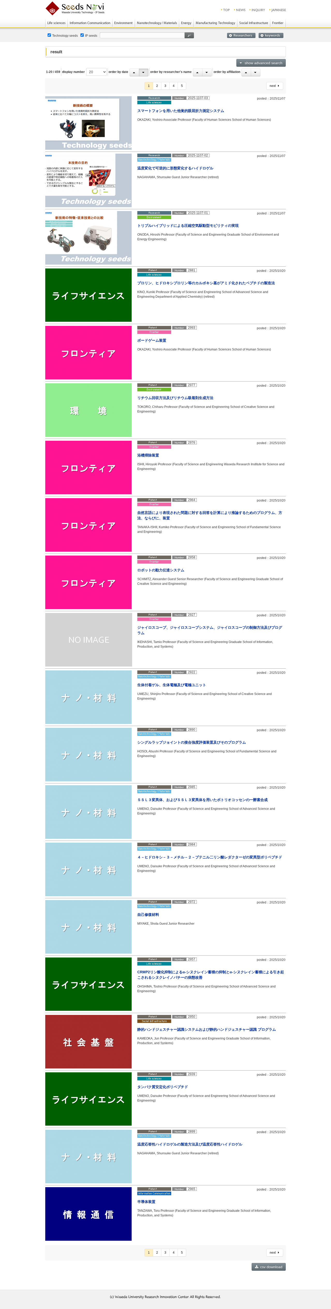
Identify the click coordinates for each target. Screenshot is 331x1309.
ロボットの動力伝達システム (160, 570)
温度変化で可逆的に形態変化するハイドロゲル (175, 168)
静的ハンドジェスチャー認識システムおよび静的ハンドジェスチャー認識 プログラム (206, 1029)
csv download (270, 1267)
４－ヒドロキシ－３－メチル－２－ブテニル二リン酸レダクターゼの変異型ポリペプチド (209, 857)
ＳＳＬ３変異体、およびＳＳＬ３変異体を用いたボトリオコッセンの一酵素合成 (202, 800)
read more (270, 147)
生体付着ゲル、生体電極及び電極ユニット (171, 685)
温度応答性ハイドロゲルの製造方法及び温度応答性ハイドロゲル (189, 1144)
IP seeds (91, 36)
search (189, 35)
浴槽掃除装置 (148, 455)
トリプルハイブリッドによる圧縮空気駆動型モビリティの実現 (188, 225)
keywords (271, 35)
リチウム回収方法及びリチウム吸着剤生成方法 (175, 398)
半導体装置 (146, 1202)
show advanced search (262, 63)
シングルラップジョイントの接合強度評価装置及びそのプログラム (191, 742)
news (239, 9)
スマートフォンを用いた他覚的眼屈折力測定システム (180, 111)
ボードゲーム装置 (151, 340)
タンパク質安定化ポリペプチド (162, 1087)
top (225, 9)
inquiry (257, 9)
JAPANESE (278, 9)
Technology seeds (65, 36)
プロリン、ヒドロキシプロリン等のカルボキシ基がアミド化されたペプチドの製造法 (206, 283)
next (274, 86)
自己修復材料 (148, 914)
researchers (241, 35)
